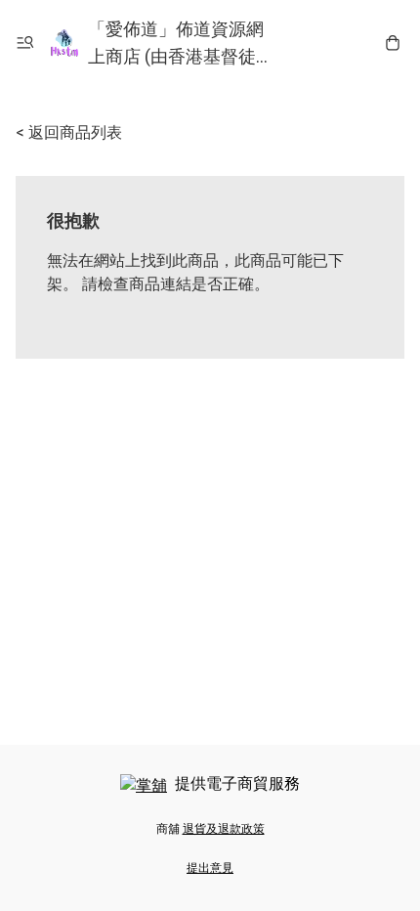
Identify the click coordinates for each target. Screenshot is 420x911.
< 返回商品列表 (69, 132)
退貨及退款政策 (224, 829)
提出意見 (210, 868)
